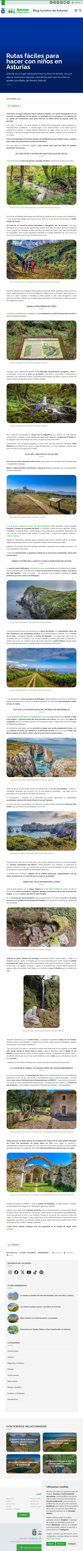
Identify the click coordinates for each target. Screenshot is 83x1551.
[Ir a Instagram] (54, 2)
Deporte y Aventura (15, 1363)
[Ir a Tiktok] (35, 1272)
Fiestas (10, 1369)
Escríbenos (23, 1515)
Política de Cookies (53, 1539)
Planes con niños (14, 1387)
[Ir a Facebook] (51, 2)
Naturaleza (12, 1381)
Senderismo (12, 1399)
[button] (78, 2)
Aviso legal (23, 1538)
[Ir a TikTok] (61, 2)
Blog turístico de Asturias (50, 10)
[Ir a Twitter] (58, 2)
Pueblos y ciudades (13, 1509)
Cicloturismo (12, 1351)
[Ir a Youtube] (64, 2)
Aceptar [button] (51, 1544)
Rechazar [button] (60, 1544)
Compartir (15, 106)
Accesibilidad (33, 1538)
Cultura (10, 1357)
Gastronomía (13, 1375)
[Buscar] (80, 11)
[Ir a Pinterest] (68, 2)
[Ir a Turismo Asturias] (16, 10)
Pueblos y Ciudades (16, 1393)
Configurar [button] (72, 1544)
